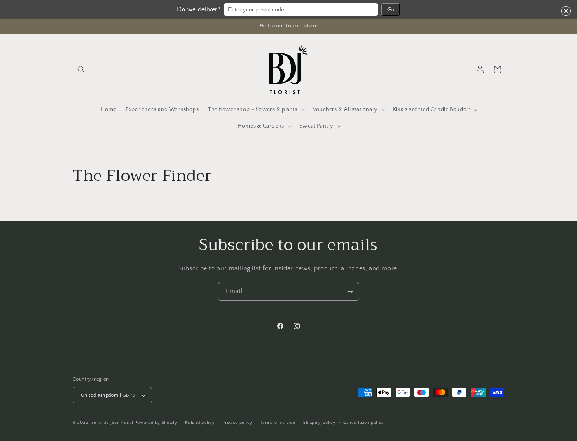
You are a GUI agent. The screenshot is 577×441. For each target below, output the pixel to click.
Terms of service (278, 422)
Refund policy (199, 422)
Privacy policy (237, 422)
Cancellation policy (363, 422)
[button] (564, 11)
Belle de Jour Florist (112, 423)
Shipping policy (319, 422)
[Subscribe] (350, 291)
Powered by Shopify (156, 423)
